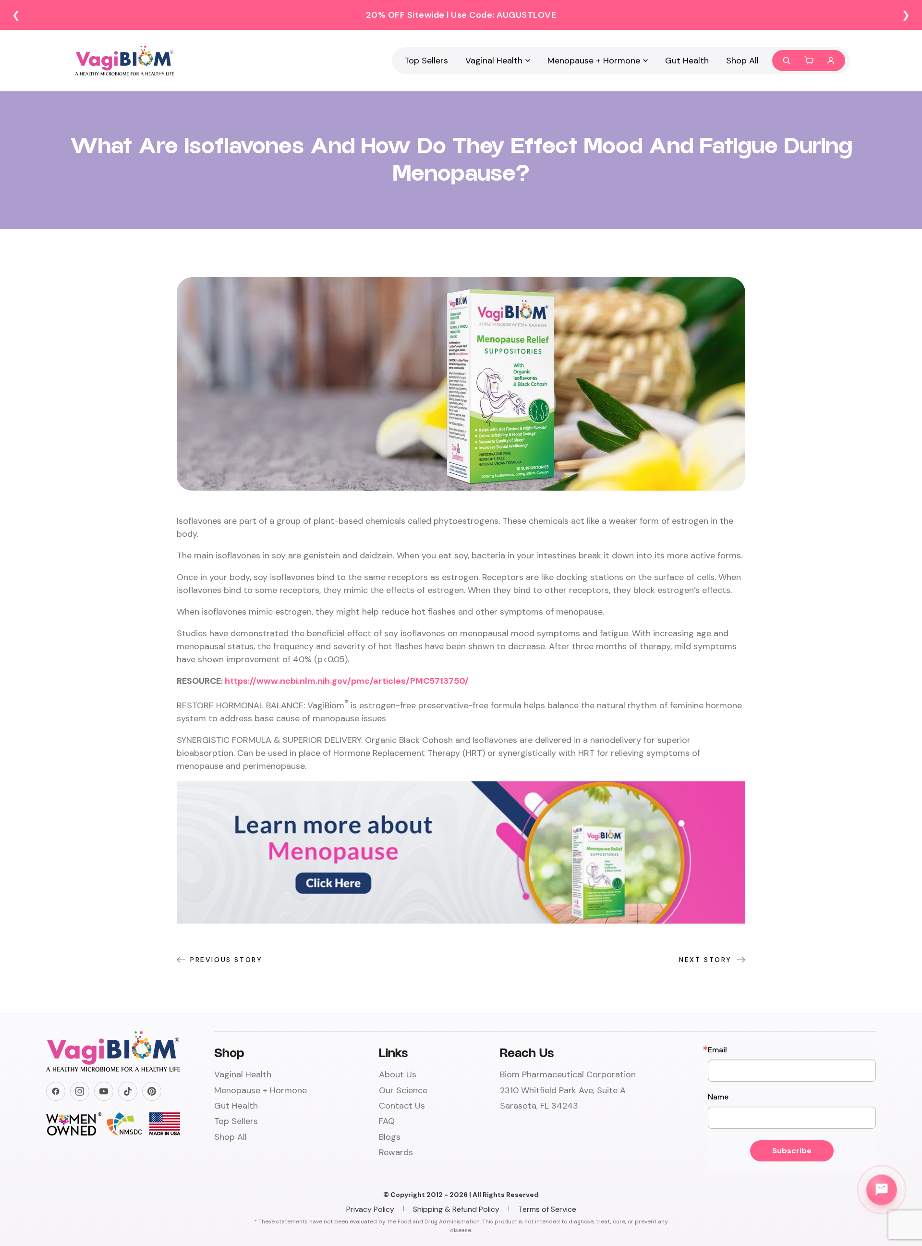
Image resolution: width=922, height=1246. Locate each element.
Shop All (742, 60)
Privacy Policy (370, 1209)
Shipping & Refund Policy (456, 1209)
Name (718, 1097)
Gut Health (687, 60)
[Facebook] (55, 1091)
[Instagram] (79, 1091)
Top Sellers (426, 60)
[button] (808, 60)
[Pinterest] (151, 1091)
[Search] (786, 60)
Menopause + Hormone (593, 60)
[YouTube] (103, 1091)
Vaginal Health (493, 60)
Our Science (403, 1090)
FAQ (387, 1121)
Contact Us (402, 1105)
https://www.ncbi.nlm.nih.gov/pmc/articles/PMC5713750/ (347, 681)
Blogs (389, 1137)
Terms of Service (547, 1209)
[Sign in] (830, 60)
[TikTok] (127, 1091)
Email (717, 1050)
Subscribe (792, 1151)
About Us (397, 1074)
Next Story (705, 959)
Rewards (396, 1152)
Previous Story (226, 959)
